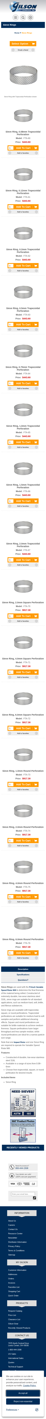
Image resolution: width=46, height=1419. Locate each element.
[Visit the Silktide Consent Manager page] (37, 1410)
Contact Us (13, 1229)
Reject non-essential (23, 1401)
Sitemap (11, 1255)
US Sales (12, 1354)
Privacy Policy (14, 1246)
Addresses (12, 1274)
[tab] (23, 969)
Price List (12, 1315)
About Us (12, 1221)
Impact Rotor (19, 1042)
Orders (11, 1278)
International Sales (16, 1358)
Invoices (11, 1283)
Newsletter (12, 1238)
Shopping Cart (14, 1291)
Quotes (11, 1362)
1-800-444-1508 (14, 1350)
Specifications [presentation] (23, 974)
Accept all (23, 1393)
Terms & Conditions (16, 1250)
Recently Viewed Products (19, 1328)
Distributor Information (17, 1242)
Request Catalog (15, 1311)
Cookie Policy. (29, 1385)
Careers (11, 1225)
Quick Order (13, 1295)
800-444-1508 (21, 1168)
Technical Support (15, 1367)
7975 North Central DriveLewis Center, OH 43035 (18, 1344)
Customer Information (17, 1270)
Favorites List (13, 1287)
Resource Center (15, 1233)
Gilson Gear (13, 1324)
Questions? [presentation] (23, 980)
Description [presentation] (23, 969)
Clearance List (14, 1319)
